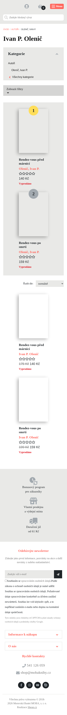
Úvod (6, 29)
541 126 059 (35, 665)
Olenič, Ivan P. (19, 70)
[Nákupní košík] (40, 6)
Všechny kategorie (23, 77)
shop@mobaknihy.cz (36, 672)
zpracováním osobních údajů (36, 580)
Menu (59, 6)
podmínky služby (28, 622)
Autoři (15, 29)
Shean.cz (32, 707)
